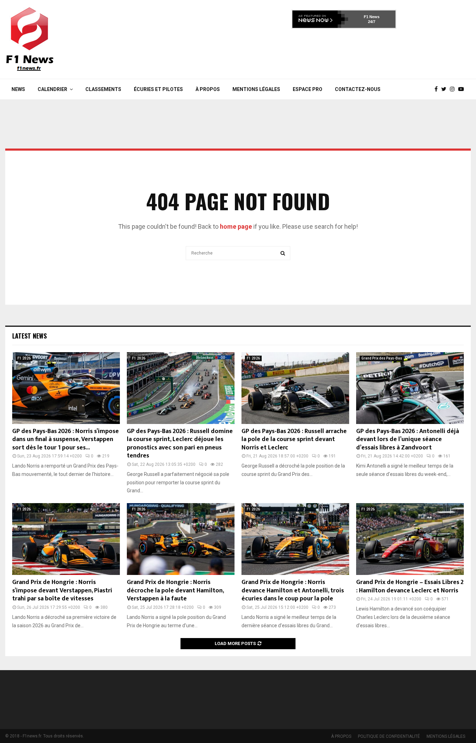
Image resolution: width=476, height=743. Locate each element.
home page (236, 226)
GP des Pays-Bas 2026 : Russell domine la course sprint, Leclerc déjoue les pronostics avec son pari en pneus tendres (180, 443)
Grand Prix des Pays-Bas (381, 358)
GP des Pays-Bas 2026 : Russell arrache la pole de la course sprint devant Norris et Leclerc (294, 439)
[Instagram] (454, 89)
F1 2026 (24, 358)
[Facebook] (438, 89)
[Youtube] (462, 89)
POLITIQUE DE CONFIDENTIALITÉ (389, 736)
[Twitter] (445, 89)
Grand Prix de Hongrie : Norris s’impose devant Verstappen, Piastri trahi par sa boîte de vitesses (62, 590)
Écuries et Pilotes (158, 89)
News (18, 89)
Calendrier (52, 89)
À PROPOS (207, 89)
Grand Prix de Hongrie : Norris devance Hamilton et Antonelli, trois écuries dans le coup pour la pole (292, 590)
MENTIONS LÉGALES (256, 89)
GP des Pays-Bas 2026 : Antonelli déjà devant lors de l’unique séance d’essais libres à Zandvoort (407, 439)
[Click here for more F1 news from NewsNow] (320, 19)
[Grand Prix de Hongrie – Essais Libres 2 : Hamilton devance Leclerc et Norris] (410, 539)
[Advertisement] (344, 51)
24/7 (371, 22)
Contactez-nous (358, 89)
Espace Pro (307, 89)
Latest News (29, 335)
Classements (103, 89)
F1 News (371, 17)
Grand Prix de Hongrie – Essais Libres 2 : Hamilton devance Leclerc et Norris (409, 586)
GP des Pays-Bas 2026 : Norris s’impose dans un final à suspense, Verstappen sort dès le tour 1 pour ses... (65, 439)
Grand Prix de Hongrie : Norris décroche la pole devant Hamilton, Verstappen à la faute (175, 590)
